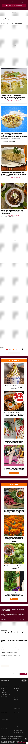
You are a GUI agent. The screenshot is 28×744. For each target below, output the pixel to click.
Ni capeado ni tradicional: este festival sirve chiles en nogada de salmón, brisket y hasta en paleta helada (14, 441)
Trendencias (4, 715)
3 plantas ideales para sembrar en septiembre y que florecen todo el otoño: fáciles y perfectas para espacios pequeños (14, 539)
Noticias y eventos (18, 619)
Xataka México (4, 726)
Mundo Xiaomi (4, 696)
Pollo (15, 658)
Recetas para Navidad (6, 655)
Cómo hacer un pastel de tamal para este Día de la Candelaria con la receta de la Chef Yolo (13, 174)
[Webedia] (5, 681)
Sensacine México (18, 730)
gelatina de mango (18, 23)
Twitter (1, 349)
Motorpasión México (18, 736)
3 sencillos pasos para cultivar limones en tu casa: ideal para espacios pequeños (14, 567)
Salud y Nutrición (18, 649)
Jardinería (14, 485)
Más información (22, 742)
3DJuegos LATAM (18, 726)
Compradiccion (4, 719)
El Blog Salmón (17, 715)
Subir (23, 680)
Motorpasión (17, 706)
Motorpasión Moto (18, 708)
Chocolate (17, 660)
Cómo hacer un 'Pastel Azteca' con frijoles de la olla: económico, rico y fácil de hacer (12, 211)
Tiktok (22, 349)
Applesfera (3, 692)
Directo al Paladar (5, 706)
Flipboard (19, 349)
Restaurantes (14, 360)
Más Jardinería (14, 598)
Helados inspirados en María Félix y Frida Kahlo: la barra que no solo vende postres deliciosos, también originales (14, 468)
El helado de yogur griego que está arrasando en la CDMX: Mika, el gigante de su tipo (14, 387)
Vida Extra (16, 690)
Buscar (22, 673)
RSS (13, 349)
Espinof (16, 699)
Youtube (7, 349)
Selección (14, 140)
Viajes (15, 652)
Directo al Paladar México (7, 736)
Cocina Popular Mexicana (14, 100)
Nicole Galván (4, 102)
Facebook (4, 349)
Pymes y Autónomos (18, 717)
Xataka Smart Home (5, 694)
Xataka (2, 688)
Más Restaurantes (14, 473)
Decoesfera (3, 717)
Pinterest (16, 349)
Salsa (2, 660)
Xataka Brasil (4, 728)
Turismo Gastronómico (7, 652)
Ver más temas (5, 666)
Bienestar (3, 658)
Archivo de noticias (14, 353)
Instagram (10, 349)
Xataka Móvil (4, 690)
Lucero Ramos (4, 141)
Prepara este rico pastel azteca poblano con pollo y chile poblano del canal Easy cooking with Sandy (13, 97)
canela (11, 23)
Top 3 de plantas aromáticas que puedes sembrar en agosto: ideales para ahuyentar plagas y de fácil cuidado (14, 594)
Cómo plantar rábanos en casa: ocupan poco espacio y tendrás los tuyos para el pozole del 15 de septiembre (14, 511)
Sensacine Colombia (18, 732)
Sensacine (16, 697)
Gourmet (11, 619)
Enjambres (17, 655)
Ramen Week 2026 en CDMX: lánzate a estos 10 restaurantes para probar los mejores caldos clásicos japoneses (14, 414)
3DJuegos (16, 688)
